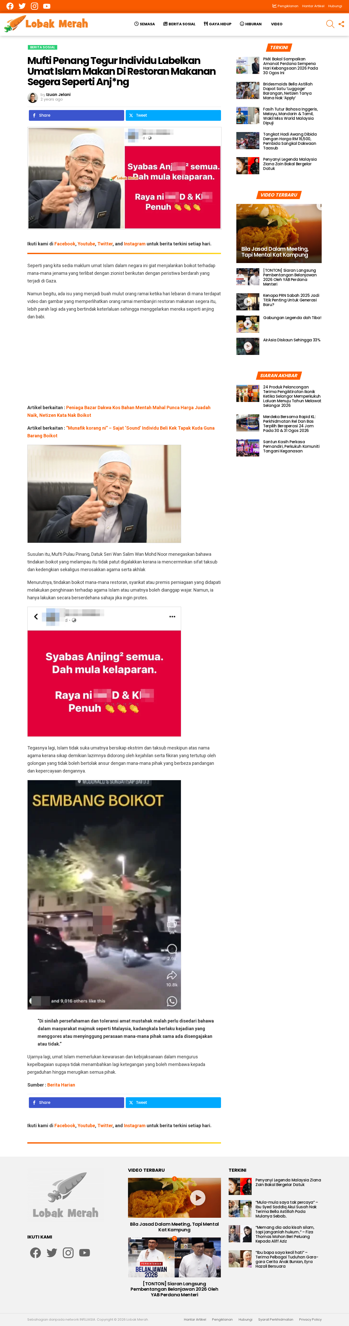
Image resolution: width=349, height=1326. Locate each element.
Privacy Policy (310, 1320)
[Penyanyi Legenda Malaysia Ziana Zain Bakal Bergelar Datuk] (247, 165)
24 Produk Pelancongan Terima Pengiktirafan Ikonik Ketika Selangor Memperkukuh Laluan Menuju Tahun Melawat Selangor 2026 (292, 396)
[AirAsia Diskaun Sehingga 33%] (247, 346)
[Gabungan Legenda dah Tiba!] (247, 324)
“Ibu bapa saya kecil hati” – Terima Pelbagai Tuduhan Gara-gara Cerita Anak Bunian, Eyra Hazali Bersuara (286, 1259)
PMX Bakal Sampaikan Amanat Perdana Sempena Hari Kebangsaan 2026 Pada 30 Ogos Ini (290, 65)
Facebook (64, 243)
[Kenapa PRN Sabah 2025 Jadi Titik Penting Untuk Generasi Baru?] (247, 301)
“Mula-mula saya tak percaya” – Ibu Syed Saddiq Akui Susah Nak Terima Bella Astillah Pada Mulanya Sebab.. (286, 1209)
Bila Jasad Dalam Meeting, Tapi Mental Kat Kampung (174, 1227)
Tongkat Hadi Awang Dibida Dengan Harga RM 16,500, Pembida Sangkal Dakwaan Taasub (290, 141)
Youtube (86, 243)
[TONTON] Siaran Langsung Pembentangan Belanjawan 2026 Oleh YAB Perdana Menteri (290, 277)
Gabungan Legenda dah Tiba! (292, 317)
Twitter (105, 243)
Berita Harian (61, 1085)
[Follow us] (341, 24)
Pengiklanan (222, 1320)
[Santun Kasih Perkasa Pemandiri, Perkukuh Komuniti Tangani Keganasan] (247, 448)
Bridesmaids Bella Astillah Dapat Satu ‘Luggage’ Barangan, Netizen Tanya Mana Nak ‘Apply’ (287, 91)
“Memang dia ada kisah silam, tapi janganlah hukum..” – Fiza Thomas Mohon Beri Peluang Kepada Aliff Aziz (284, 1234)
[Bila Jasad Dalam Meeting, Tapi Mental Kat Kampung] (279, 233)
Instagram (135, 243)
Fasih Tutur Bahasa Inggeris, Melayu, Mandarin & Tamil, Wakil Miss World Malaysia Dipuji (290, 116)
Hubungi (335, 6)
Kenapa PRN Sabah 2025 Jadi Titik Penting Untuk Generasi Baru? (291, 300)
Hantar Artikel (313, 6)
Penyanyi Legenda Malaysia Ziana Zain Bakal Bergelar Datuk (290, 164)
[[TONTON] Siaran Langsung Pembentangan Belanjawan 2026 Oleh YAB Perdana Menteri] (247, 276)
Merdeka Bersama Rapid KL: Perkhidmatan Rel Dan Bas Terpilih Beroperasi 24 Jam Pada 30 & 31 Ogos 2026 (289, 423)
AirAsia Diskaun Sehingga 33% (291, 340)
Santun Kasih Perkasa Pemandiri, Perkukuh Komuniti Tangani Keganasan (291, 446)
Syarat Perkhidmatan (275, 1320)
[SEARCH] (330, 24)
